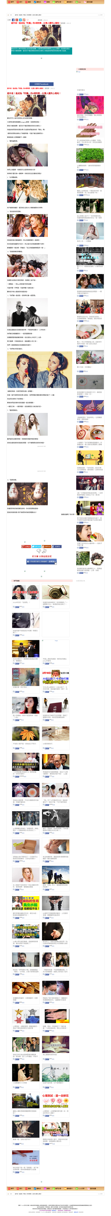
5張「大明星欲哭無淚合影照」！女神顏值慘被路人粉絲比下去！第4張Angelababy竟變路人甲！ (90, 495)
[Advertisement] (55, 9)
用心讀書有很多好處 (50, 1054)
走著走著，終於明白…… (21, 687)
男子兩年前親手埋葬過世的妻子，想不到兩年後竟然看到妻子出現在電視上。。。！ (89, 520)
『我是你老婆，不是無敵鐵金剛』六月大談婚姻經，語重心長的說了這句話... (55, 971)
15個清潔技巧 (47, 744)
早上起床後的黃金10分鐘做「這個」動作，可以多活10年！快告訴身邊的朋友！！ (89, 142)
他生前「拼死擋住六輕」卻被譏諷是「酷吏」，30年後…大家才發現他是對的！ (26, 971)
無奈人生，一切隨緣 (84, 241)
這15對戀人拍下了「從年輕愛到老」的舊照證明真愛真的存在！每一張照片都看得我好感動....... (89, 218)
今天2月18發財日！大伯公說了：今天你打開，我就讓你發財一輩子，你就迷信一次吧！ (55, 689)
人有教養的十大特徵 (20, 1083)
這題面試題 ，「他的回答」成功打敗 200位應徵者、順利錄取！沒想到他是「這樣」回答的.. (90, 469)
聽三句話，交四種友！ (84, 367)
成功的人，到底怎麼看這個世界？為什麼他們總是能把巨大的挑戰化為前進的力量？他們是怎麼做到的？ (55, 943)
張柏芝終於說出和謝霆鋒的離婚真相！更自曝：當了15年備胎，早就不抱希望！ (25, 1056)
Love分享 (100, 15)
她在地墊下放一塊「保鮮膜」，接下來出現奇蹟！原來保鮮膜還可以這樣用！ (25, 1169)
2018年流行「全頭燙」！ (21, 602)
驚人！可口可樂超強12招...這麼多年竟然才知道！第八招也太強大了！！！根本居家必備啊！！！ (89, 344)
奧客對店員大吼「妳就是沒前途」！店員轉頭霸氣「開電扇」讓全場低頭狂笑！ (89, 318)
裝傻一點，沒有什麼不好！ (22, 1139)
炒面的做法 (81, 90)
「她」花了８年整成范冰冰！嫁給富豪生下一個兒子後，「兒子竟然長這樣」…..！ (55, 802)
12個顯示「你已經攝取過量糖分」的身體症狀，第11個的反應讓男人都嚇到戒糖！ (89, 444)
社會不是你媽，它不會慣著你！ (53, 1083)
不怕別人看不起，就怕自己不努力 (24, 744)
